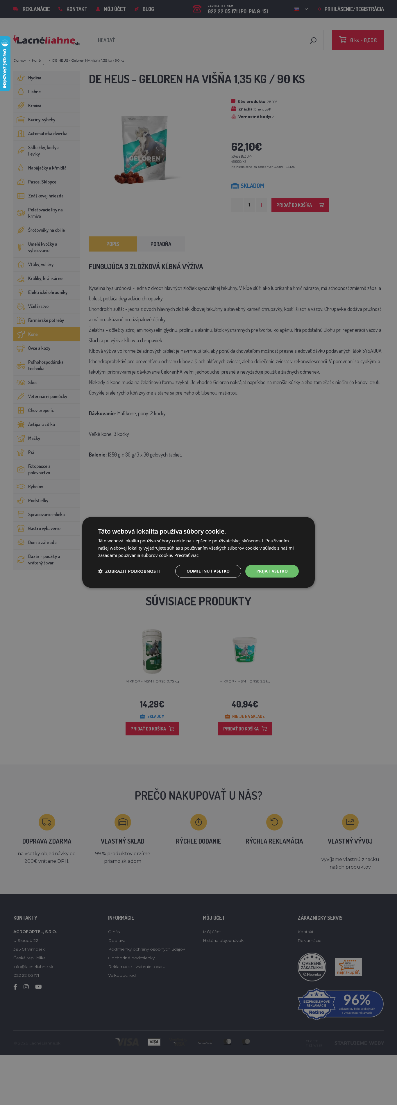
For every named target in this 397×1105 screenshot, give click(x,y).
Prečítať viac (186, 555)
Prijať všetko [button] (272, 571)
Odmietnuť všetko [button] (208, 571)
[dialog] (198, 552)
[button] (129, 571)
